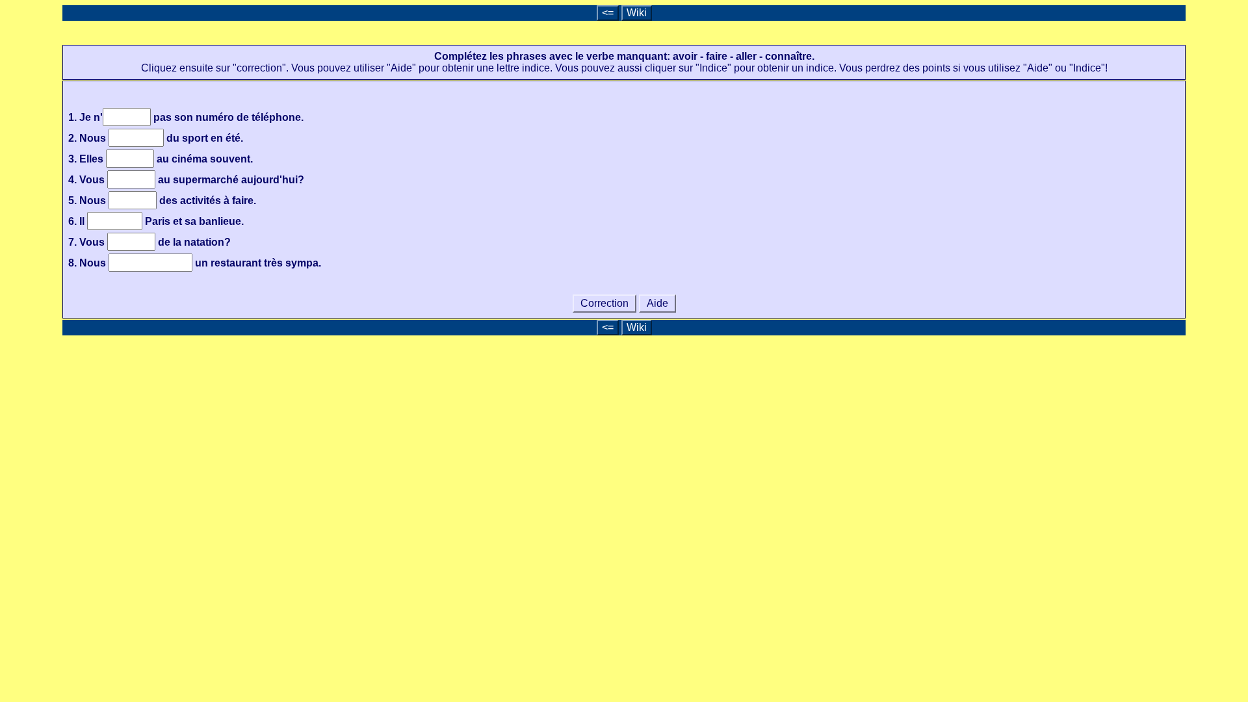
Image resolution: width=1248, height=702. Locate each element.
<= (608, 12)
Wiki (637, 12)
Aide (657, 303)
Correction (604, 303)
